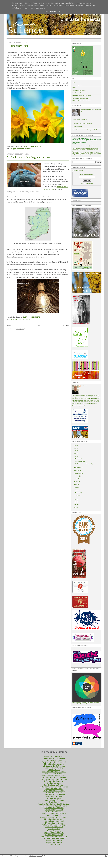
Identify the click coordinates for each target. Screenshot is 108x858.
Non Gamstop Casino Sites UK (54, 772)
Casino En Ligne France (54, 810)
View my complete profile (78, 405)
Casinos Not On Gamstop (79, 90)
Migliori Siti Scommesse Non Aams (54, 837)
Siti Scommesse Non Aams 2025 (54, 762)
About (73, 82)
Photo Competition (77, 85)
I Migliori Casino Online (54, 823)
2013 (75, 456)
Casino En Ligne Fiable (54, 827)
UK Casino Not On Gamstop (54, 791)
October (77, 470)
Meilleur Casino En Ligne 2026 (54, 813)
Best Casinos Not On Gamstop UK (54, 779)
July (76, 478)
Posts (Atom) (20, 329)
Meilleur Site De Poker (54, 811)
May (76, 484)
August (77, 476)
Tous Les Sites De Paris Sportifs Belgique (54, 804)
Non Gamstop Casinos (78, 93)
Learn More (50, 11)
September (78, 473)
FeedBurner (90, 183)
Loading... (74, 711)
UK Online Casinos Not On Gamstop (81, 95)
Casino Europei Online (54, 760)
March (77, 490)
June (76, 481)
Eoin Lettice (84, 385)
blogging (13, 148)
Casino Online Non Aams (54, 808)
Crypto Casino (54, 802)
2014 (75, 453)
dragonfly (14, 319)
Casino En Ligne (54, 844)
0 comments (34, 146)
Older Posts (65, 325)
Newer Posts (11, 325)
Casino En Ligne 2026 (54, 815)
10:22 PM (25, 317)
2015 (75, 451)
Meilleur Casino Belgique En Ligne (54, 806)
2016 (75, 448)
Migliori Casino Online (54, 840)
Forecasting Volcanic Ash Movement (82, 123)
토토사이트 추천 (54, 829)
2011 (75, 502)
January (77, 495)
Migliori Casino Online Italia (54, 756)
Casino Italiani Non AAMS (54, 838)
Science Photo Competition (80, 119)
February (77, 492)
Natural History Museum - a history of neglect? (85, 129)
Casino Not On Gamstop (54, 768)
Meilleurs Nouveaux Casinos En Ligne (54, 817)
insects (20, 319)
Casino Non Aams (54, 783)
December (78, 458)
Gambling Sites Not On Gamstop (54, 777)
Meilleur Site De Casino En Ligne (54, 825)
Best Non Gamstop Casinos (54, 785)
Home (38, 325)
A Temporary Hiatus (18, 46)
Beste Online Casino (54, 792)
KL (24, 319)
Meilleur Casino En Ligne (54, 773)
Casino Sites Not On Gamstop (80, 98)
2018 (75, 445)
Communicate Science (24, 148)
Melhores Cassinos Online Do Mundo (54, 787)
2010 (75, 504)
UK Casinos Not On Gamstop (54, 766)
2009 (75, 507)
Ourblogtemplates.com (36, 856)
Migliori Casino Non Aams (54, 764)
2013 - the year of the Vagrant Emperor (29, 157)
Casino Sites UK (54, 770)
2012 (75, 499)
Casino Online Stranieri (54, 835)
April (76, 487)
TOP (106, 856)
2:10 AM (25, 146)
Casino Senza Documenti (54, 821)
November (78, 467)
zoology (28, 319)
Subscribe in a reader (77, 170)
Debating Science (77, 126)
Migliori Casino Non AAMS (54, 833)
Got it (60, 11)
